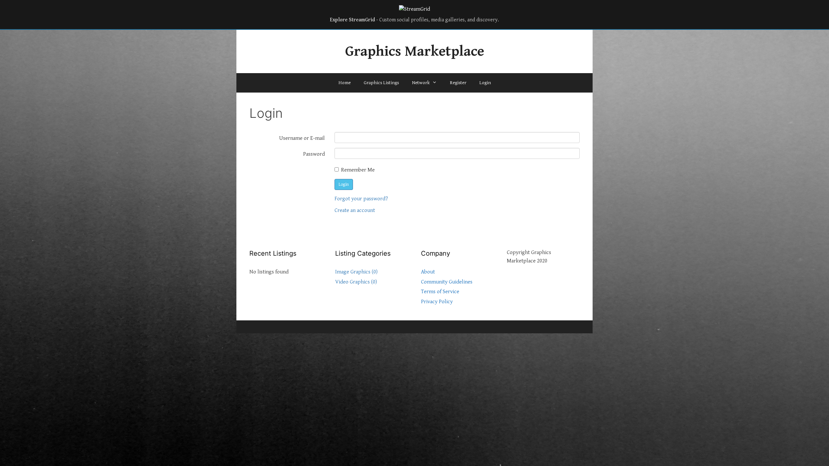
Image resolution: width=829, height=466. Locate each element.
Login (485, 82)
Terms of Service (440, 291)
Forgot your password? (361, 198)
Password (314, 154)
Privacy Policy (437, 301)
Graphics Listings (381, 82)
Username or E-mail (302, 138)
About (428, 272)
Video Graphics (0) (356, 282)
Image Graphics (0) (356, 272)
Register (458, 82)
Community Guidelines (446, 282)
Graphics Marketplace (414, 51)
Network (421, 82)
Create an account (355, 210)
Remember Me (358, 170)
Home (344, 82)
